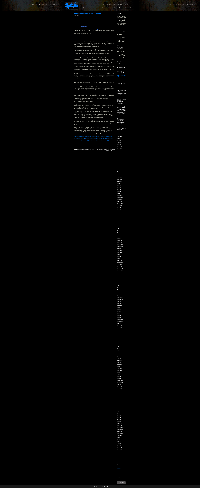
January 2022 (119, 242)
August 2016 (119, 327)
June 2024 (119, 185)
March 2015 (119, 352)
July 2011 (118, 390)
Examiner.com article (95, 18)
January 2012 (119, 378)
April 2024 (119, 189)
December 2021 (120, 244)
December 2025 (120, 150)
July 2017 (118, 307)
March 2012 (119, 376)
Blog (126, 7)
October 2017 (119, 301)
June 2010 (119, 415)
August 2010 (119, 411)
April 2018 (119, 291)
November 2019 (120, 268)
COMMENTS (119, 13)
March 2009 (119, 445)
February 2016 (119, 335)
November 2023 (120, 199)
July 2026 (118, 138)
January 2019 (119, 274)
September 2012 (120, 368)
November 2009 (120, 429)
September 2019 (120, 270)
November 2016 (120, 321)
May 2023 (119, 209)
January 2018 (119, 295)
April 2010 (119, 419)
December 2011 (120, 380)
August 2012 (119, 370)
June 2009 (119, 439)
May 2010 (119, 417)
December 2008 (120, 451)
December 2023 (120, 197)
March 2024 (119, 191)
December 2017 (120, 297)
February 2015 (119, 354)
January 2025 (119, 171)
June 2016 (119, 331)
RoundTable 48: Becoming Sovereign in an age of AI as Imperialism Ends (121, 128)
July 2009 (118, 437)
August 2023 (119, 205)
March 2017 (119, 315)
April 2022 (119, 236)
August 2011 (119, 388)
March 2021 (119, 256)
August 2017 (119, 305)
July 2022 (118, 230)
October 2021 (119, 248)
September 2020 (120, 262)
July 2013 (118, 366)
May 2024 (119, 187)
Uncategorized (79, 144)
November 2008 (120, 453)
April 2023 (119, 211)
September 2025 (120, 154)
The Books (91, 7)
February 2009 (119, 447)
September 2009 (120, 433)
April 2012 (119, 374)
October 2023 (119, 201)
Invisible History (95, 29)
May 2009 (119, 441)
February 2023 (119, 215)
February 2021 (119, 258)
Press (115, 7)
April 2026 (119, 142)
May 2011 (119, 394)
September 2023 (120, 203)
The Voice (79, 123)
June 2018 (119, 289)
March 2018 (119, 293)
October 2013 (119, 362)
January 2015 (119, 356)
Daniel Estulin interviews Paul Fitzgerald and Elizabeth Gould (120, 123)
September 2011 (120, 386)
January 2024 (119, 195)
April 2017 (119, 313)
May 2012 (119, 372)
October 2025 (119, 152)
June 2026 (119, 140)
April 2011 (119, 396)
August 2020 (119, 264)
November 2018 (120, 278)
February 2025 (119, 169)
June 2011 (119, 392)
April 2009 (119, 443)
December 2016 (120, 319)
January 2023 (119, 217)
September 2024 (120, 179)
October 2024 (119, 177)
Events (109, 7)
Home (84, 7)
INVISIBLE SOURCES (121, 31)
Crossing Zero (102, 29)
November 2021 (120, 246)
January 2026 (119, 148)
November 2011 (120, 382)
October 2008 (119, 455)
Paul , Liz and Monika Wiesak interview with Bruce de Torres (121, 90)
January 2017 (119, 317)
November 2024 (120, 175)
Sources (104, 7)
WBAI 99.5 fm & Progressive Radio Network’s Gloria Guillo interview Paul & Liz (121, 100)
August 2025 (119, 156)
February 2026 (119, 146)
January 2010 (119, 425)
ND (107, 486)
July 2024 (118, 183)
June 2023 (119, 207)
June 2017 (119, 309)
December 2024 (120, 173)
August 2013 (119, 364)
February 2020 (119, 266)
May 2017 (119, 311)
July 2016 (118, 329)
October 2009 (119, 431)
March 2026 (119, 144)
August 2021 (119, 252)
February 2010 (119, 423)
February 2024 (119, 193)
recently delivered (84, 26)
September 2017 (120, 303)
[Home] (71, 5)
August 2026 (119, 136)
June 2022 (119, 232)
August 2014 (119, 360)
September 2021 (120, 250)
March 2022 (119, 238)
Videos (120, 7)
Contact (131, 7)
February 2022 (119, 240)
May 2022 (119, 234)
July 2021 (118, 254)
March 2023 (119, 213)
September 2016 (120, 325)
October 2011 (119, 384)
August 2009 (119, 435)
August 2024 (119, 181)
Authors (97, 7)
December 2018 (120, 276)
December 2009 (120, 427)
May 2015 (119, 350)
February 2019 (119, 272)
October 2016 (119, 323)
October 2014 (119, 358)
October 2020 (119, 260)
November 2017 (120, 299)
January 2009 (119, 449)
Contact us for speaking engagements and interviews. (121, 75)
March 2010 (119, 421)
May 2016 (119, 333)
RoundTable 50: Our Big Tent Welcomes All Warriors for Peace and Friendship (121, 113)
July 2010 (118, 413)
